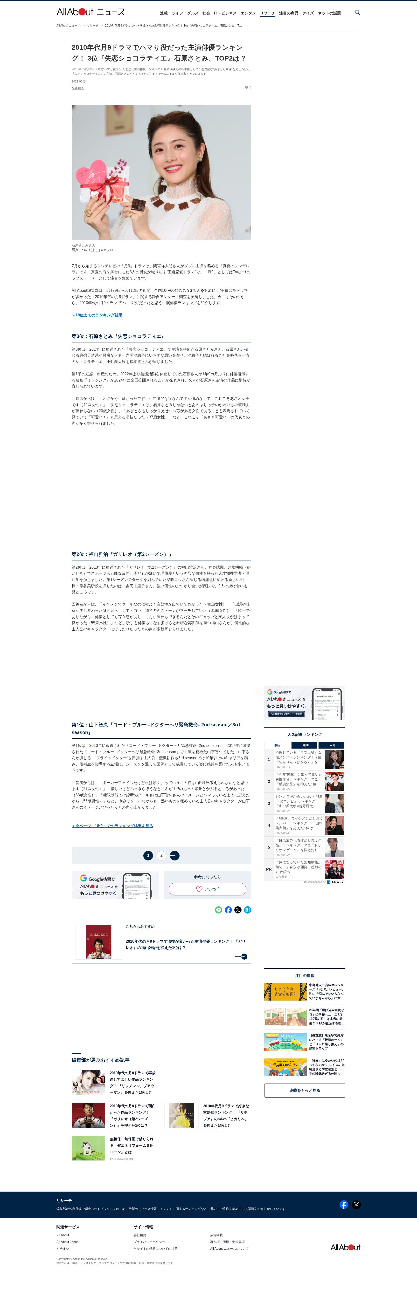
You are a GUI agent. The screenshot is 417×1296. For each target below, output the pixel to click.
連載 (164, 13)
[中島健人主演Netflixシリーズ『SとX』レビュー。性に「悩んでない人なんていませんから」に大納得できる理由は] (326, 991)
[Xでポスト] (238, 910)
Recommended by (315, 881)
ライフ (177, 13)
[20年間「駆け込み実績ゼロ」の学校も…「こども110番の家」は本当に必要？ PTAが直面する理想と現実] (326, 1017)
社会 (206, 13)
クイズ (308, 13)
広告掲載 (216, 1235)
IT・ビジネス (225, 13)
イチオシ (62, 1248)
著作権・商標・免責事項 (227, 1242)
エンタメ (248, 13)
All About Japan (67, 1242)
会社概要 (140, 1235)
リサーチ (267, 13)
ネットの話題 (329, 13)
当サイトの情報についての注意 (156, 1248)
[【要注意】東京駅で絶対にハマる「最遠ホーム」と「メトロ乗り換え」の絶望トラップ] (326, 1042)
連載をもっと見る (304, 1090)
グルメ (193, 13)
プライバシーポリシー (149, 1242)
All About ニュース (68, 25)
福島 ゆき (78, 88)
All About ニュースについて (229, 1248)
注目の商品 (289, 13)
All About (62, 1235)
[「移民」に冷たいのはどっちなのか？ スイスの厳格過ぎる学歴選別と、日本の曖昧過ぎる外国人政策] (326, 1067)
